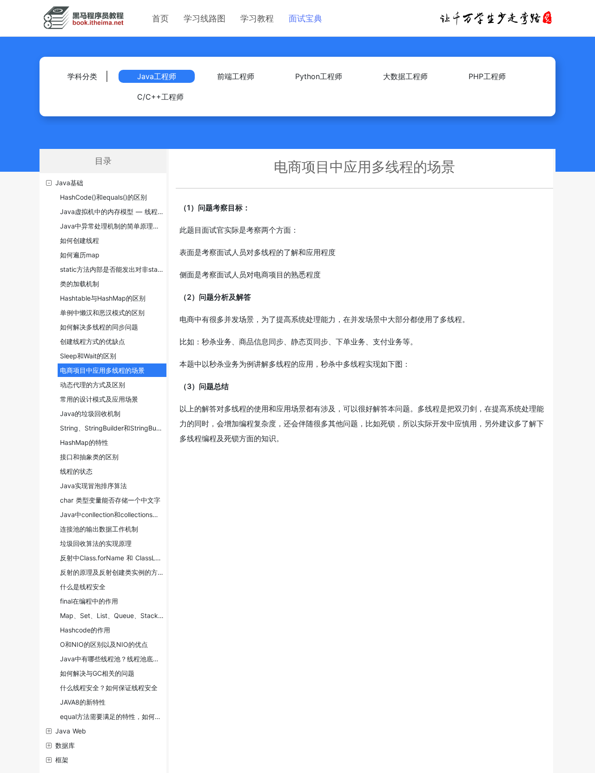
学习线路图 (204, 18)
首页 (160, 18)
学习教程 (257, 18)
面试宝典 (305, 18)
